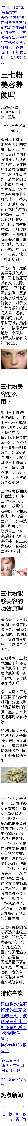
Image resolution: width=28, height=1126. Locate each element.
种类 (12, 32)
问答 (15, 47)
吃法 (20, 17)
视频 (12, 42)
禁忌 (12, 22)
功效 (13, 17)
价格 (19, 22)
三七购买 (11, 57)
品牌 (23, 27)
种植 (23, 37)
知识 (15, 37)
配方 (4, 42)
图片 (19, 42)
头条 (4, 17)
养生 (15, 27)
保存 (8, 37)
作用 (4, 22)
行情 (4, 32)
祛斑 (8, 27)
